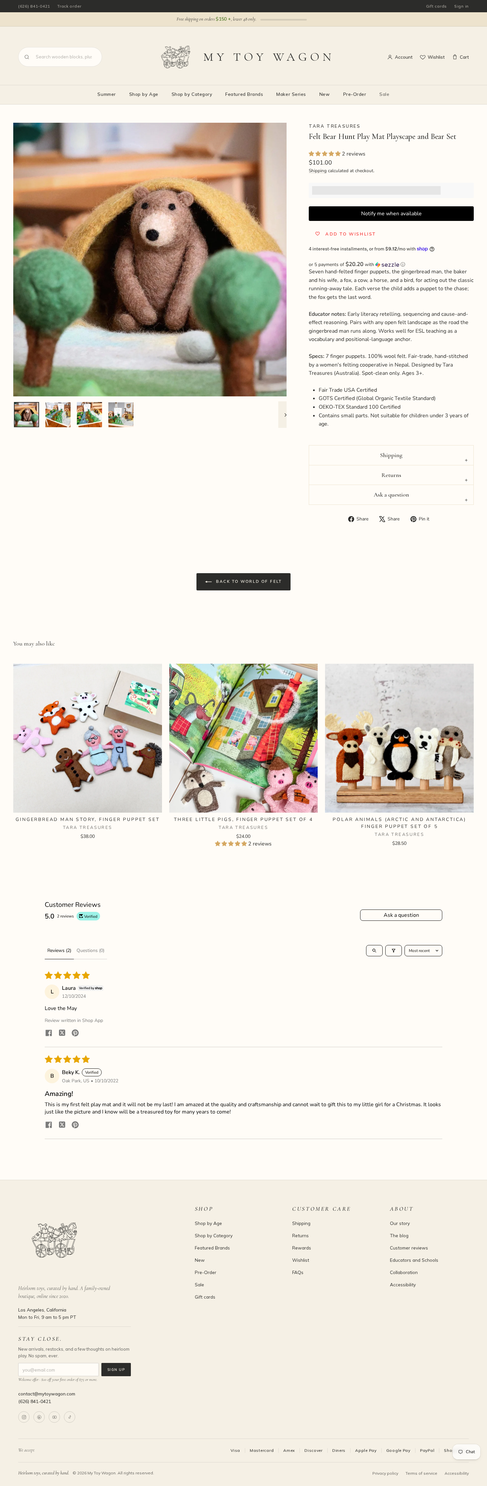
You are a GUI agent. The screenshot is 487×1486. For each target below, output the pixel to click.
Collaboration (404, 1272)
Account (403, 57)
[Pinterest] (39, 1417)
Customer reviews (409, 1247)
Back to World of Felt (248, 581)
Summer (106, 94)
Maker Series (291, 94)
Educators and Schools (414, 1260)
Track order (69, 6)
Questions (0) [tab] (90, 950)
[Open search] (374, 950)
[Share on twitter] (62, 1034)
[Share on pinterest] (75, 1034)
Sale (384, 94)
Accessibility (403, 1284)
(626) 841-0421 (34, 6)
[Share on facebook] (49, 1034)
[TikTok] (69, 1417)
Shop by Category (192, 94)
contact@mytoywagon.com (46, 1393)
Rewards (301, 1247)
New (324, 94)
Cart (464, 57)
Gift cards (436, 6)
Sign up (116, 1369)
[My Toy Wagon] (97, 1240)
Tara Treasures (334, 126)
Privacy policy (385, 1473)
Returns (391, 475)
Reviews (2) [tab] (59, 950)
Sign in (461, 6)
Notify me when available (391, 213)
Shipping (318, 171)
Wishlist (436, 57)
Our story (400, 1223)
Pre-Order (354, 94)
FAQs (297, 1272)
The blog (399, 1235)
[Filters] (393, 950)
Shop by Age (143, 94)
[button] (325, 154)
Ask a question (391, 494)
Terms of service (421, 1473)
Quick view (87, 804)
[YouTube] (54, 1417)
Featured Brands (244, 94)
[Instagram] (23, 1417)
